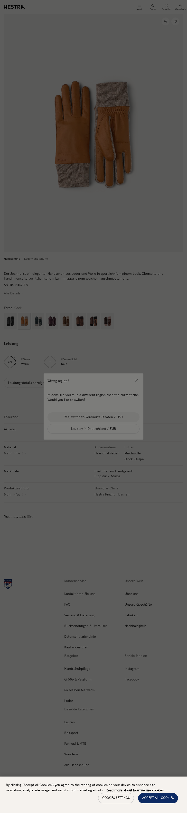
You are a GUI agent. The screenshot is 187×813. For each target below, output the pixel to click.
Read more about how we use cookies (135, 790)
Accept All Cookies (158, 798)
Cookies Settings (116, 798)
